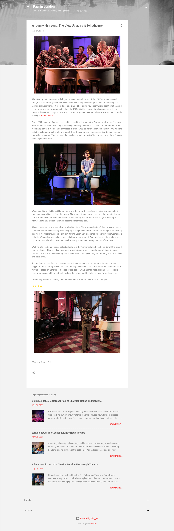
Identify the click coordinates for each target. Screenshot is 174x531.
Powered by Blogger (88, 518)
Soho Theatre (47, 115)
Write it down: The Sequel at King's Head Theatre (58, 432)
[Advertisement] (138, 61)
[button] (120, 26)
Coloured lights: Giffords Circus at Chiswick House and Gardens (67, 400)
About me (82, 11)
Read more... (116, 424)
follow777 (93, 524)
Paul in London (44, 6)
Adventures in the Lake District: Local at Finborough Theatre (65, 464)
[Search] (145, 7)
